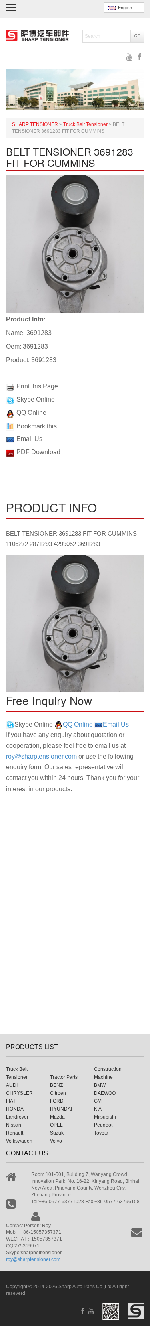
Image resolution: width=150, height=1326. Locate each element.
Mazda (57, 1117)
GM (98, 1101)
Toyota (101, 1133)
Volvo (56, 1141)
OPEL (56, 1125)
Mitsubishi (105, 1117)
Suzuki (57, 1133)
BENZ (56, 1085)
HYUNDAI (61, 1109)
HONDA (15, 1109)
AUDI (12, 1085)
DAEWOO (105, 1093)
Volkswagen (19, 1141)
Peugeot (103, 1125)
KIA (98, 1109)
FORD (57, 1101)
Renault (14, 1133)
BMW (100, 1085)
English (124, 7)
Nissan (13, 1125)
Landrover (17, 1117)
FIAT (11, 1101)
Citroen (58, 1093)
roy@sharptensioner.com (41, 756)
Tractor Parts (64, 1077)
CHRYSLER (19, 1093)
